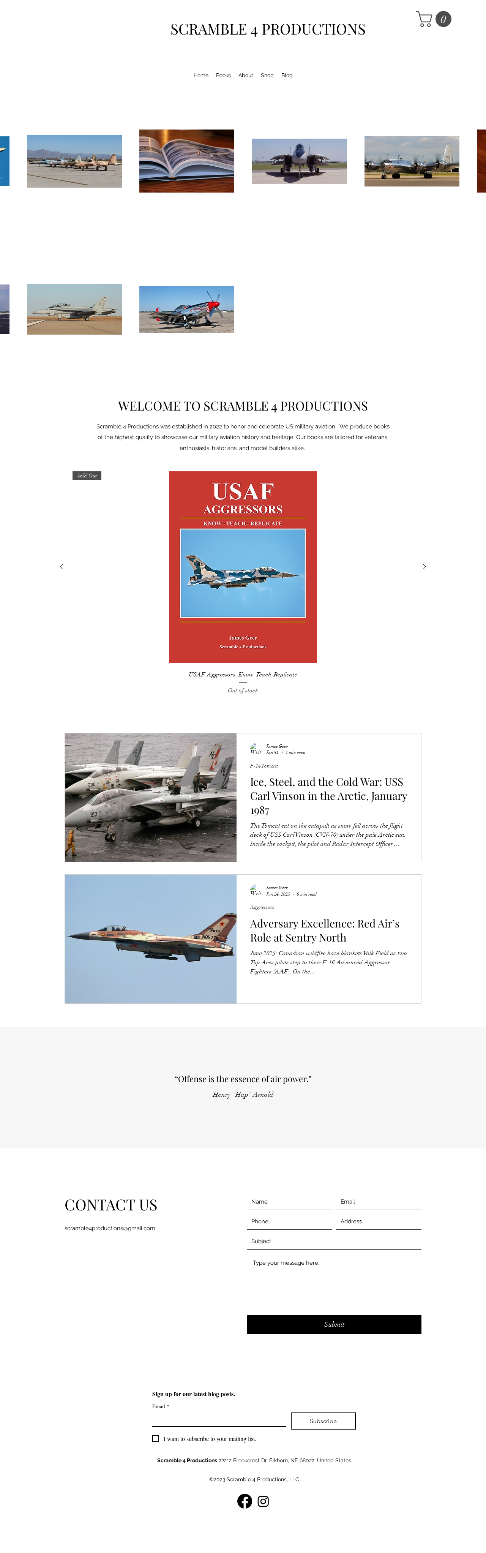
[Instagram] (263, 1501)
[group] (243, 583)
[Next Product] (424, 566)
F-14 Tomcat (264, 766)
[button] (435, 19)
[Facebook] (244, 1501)
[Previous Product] (61, 566)
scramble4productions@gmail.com (110, 1228)
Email (160, 1406)
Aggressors (262, 907)
